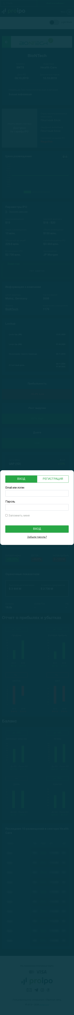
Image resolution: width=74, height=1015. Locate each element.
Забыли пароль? (37, 537)
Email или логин (14, 488)
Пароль (10, 502)
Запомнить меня (19, 516)
